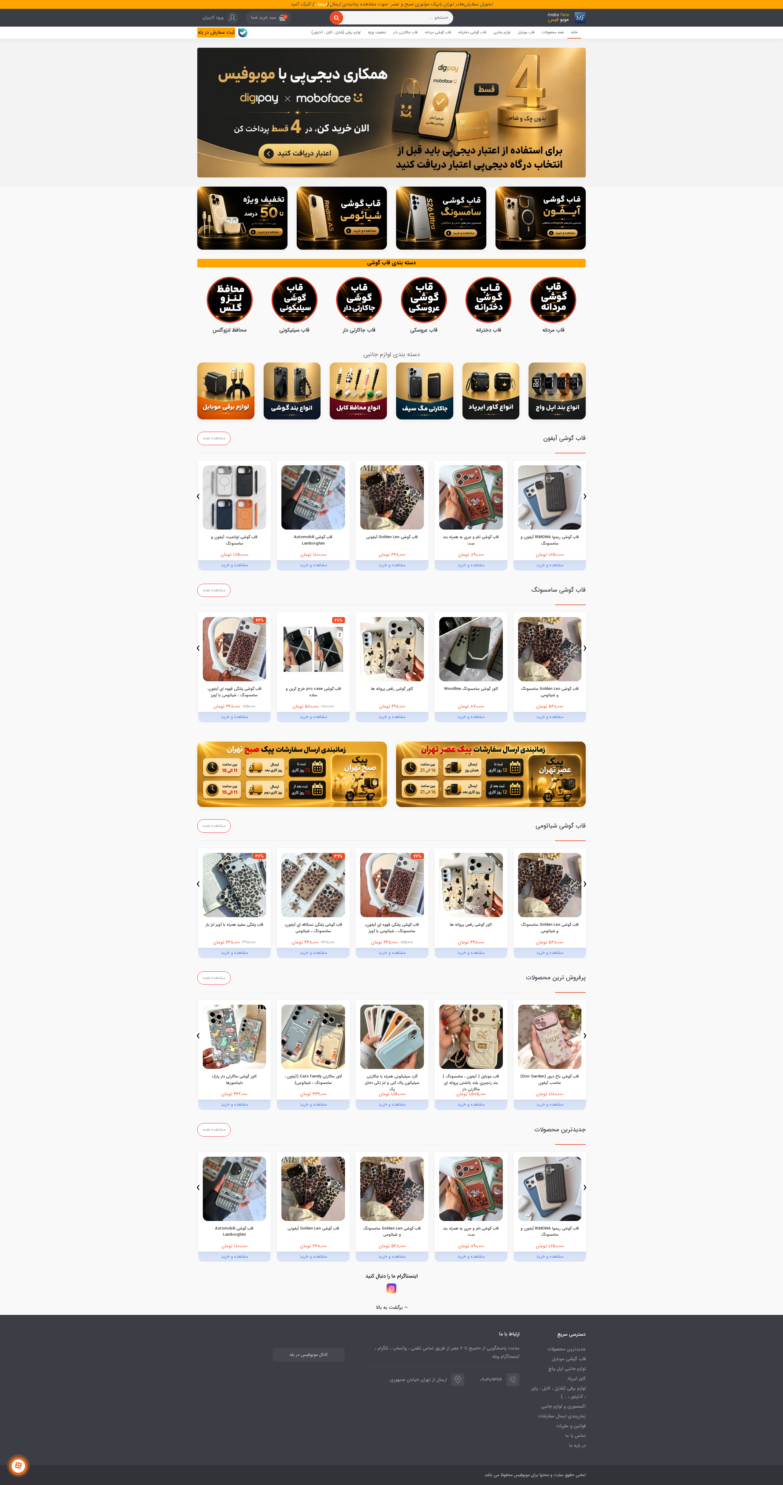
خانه (574, 32)
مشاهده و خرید (549, 565)
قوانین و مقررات (571, 1426)
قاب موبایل (526, 32)
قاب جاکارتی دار (405, 32)
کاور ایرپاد (576, 1378)
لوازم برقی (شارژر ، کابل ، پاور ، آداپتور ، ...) (558, 1392)
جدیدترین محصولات (566, 1349)
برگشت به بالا (390, 1307)
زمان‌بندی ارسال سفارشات (562, 1416)
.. (315, 4)
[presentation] (585, 496)
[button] (268, 17)
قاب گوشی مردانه (438, 32)
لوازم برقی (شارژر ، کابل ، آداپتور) (336, 32)
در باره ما (577, 1445)
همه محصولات (553, 32)
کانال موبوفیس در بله (309, 1354)
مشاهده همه (213, 438)
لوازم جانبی (501, 32)
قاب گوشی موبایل (569, 1359)
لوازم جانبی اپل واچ (567, 1368)
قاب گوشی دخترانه (472, 32)
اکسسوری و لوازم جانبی (563, 1406)
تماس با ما (575, 1435)
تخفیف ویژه (377, 32)
